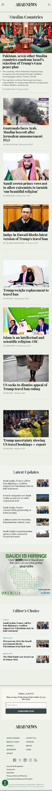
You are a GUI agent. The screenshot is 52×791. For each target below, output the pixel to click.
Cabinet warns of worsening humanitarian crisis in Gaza (17, 520)
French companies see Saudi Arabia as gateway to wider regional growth (17, 498)
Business (11, 749)
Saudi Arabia (13, 738)
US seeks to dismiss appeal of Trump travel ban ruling (25, 387)
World (6, 620)
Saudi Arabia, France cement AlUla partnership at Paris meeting (17, 510)
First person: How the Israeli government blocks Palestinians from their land (17, 644)
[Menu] (3, 4)
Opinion (30, 742)
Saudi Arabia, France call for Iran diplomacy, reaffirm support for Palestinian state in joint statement (18, 484)
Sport (10, 753)
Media (29, 746)
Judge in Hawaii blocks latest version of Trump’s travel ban (25, 236)
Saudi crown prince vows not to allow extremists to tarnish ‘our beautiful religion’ (25, 187)
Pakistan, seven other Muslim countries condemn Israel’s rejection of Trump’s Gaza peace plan (25, 61)
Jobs (28, 749)
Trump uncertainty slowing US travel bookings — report (24, 442)
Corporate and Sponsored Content (19, 779)
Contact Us (11, 769)
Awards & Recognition (15, 766)
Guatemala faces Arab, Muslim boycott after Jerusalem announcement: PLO (23, 134)
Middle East (7, 638)
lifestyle (31, 738)
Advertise (10, 773)
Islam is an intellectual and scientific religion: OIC (23, 339)
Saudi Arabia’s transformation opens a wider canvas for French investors (17, 534)
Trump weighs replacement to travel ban (26, 292)
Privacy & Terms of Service (17, 776)
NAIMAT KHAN (10, 89)
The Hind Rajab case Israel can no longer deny (18, 658)
